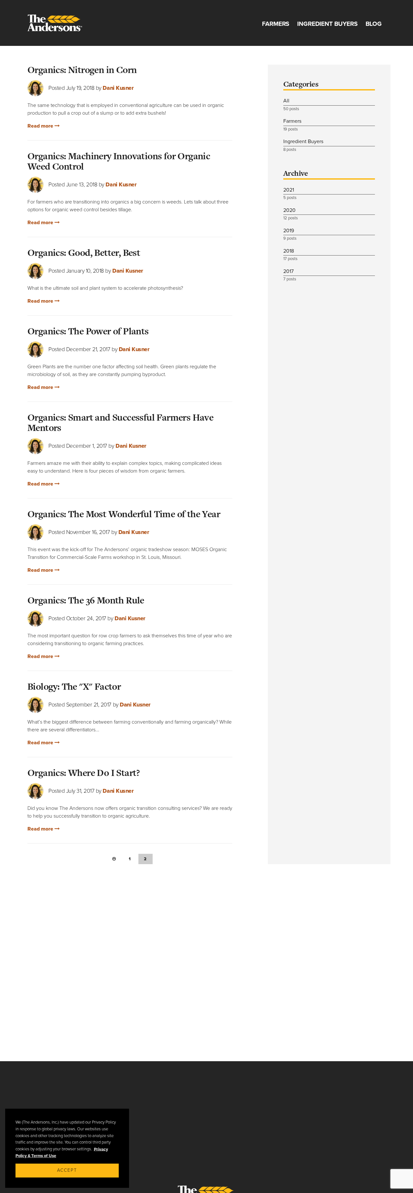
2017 (289, 275)
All (291, 104)
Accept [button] (67, 1170)
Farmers (275, 23)
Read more (41, 126)
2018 (290, 255)
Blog (374, 23)
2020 (290, 214)
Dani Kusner (118, 88)
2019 (290, 234)
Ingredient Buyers (327, 23)
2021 (290, 194)
